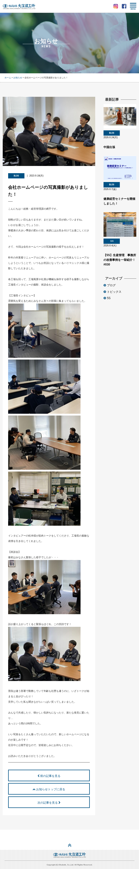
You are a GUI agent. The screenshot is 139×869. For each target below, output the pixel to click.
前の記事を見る (49, 775)
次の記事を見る (47, 802)
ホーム (8, 77)
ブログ (111, 285)
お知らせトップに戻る (50, 789)
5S (109, 298)
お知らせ (17, 77)
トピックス (114, 291)
